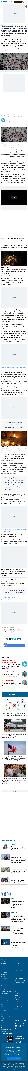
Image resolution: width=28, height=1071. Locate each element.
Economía (3, 989)
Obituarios (17, 987)
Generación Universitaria (18, 990)
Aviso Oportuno (19, 984)
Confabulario (4, 997)
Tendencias (4, 999)
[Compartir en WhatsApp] (12, 639)
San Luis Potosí (19, 970)
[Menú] (26, 1)
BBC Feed (15, 631)
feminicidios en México (9, 629)
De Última (3, 1024)
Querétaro (17, 968)
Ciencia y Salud (5, 1000)
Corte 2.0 (3, 963)
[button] (18, 2)
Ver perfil (8, 121)
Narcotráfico (4, 983)
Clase (2, 1018)
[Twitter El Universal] (23, 1023)
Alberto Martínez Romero (10, 672)
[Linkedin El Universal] (15, 1029)
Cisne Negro (4, 1031)
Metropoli (3, 980)
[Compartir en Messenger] (15, 639)
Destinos (3, 1010)
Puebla (16, 965)
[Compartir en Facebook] (7, 639)
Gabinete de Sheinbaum (4, 973)
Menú (2, 1006)
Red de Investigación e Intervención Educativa (9, 661)
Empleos (17, 986)
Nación (3, 961)
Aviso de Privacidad (14, 1054)
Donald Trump (4, 978)
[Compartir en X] (10, 639)
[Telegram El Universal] (15, 1023)
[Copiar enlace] (18, 639)
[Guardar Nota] (20, 639)
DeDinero (17, 997)
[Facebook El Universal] (19, 1023)
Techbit (3, 1004)
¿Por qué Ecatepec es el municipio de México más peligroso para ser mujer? (14, 425)
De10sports (18, 995)
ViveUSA (17, 999)
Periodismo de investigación (4, 967)
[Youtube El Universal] (16, 1026)
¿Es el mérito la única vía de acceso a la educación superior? (11, 666)
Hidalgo (17, 966)
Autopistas (4, 1012)
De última (3, 1008)
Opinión (5, 657)
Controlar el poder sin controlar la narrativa (10, 675)
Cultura (3, 995)
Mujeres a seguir (5, 965)
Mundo (3, 976)
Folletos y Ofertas (19, 982)
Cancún (19, 629)
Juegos (16, 1001)
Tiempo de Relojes (6, 1029)
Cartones (3, 987)
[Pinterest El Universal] (23, 1026)
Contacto (20, 1060)
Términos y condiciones (11, 1060)
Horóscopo (17, 1004)
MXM (2, 1002)
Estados (3, 115)
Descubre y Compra (20, 980)
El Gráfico (17, 993)
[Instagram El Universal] (20, 1026)
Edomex (17, 961)
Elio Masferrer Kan (8, 680)
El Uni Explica (4, 970)
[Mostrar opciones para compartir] (26, 6)
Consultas (3, 1014)
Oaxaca (17, 963)
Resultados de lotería (18, 1007)
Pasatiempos (18, 1003)
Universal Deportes (6, 991)
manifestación (6, 631)
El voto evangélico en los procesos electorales (11, 684)
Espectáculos (4, 993)
